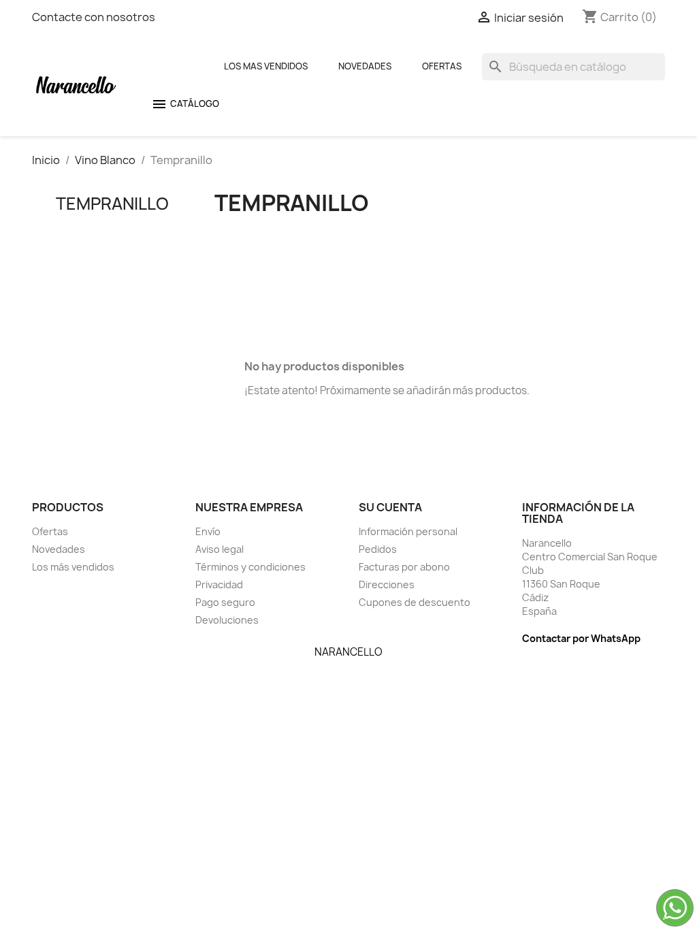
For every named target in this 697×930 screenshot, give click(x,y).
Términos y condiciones (250, 566)
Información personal (408, 531)
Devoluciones (227, 619)
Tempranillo (112, 203)
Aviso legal (219, 549)
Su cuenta (390, 507)
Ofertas (441, 66)
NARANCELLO (348, 652)
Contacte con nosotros (93, 17)
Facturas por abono (404, 566)
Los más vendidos (73, 566)
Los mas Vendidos (266, 66)
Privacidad (219, 584)
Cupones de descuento (414, 602)
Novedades (364, 66)
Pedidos (378, 549)
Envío (208, 531)
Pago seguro (225, 602)
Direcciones (387, 584)
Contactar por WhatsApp (581, 638)
